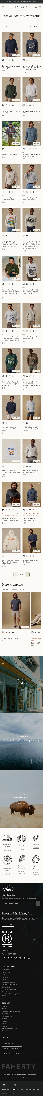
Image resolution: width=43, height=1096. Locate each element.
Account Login (6, 972)
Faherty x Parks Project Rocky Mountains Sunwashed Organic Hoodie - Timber (31, 384)
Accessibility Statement (9, 985)
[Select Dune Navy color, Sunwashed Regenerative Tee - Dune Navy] (32, 632)
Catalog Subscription (9, 982)
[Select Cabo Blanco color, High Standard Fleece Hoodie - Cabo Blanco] (27, 510)
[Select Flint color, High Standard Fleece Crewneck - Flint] (9, 510)
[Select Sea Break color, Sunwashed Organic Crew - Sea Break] (33, 556)
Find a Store (8, 1043)
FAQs (3, 975)
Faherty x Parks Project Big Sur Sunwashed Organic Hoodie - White (30, 291)
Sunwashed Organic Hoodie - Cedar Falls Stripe (31, 338)
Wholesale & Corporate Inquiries (9, 1029)
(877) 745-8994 (12, 954)
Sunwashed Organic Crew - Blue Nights (31, 561)
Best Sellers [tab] (5, 589)
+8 (15, 60)
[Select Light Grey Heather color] (3, 466)
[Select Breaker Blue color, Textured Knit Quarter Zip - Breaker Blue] (30, 466)
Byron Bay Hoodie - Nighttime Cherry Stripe (9, 154)
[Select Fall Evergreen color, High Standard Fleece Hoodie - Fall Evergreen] (30, 510)
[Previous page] (15, 574)
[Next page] (28, 574)
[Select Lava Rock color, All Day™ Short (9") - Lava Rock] (13, 632)
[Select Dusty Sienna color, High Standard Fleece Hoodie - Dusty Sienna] (33, 510)
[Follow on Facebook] (8, 1084)
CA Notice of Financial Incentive (9, 990)
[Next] (42, 1)
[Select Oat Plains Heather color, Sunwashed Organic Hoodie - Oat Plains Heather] (9, 60)
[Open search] (36, 7)
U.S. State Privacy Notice (32, 1089)
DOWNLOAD (8, 924)
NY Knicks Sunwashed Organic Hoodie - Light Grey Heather (31, 429)
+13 (16, 632)
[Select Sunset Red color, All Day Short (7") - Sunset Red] (6, 632)
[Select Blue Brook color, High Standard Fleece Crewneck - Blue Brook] (6, 510)
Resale (5, 1014)
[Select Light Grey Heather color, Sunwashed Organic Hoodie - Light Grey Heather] (33, 105)
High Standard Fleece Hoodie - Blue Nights (29, 519)
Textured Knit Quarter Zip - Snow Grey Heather (30, 471)
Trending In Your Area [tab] (17, 589)
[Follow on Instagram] (14, 1084)
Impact (4, 1009)
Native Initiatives (7, 1016)
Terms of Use (6, 987)
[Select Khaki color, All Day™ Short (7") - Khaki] (3, 632)
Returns (4, 980)
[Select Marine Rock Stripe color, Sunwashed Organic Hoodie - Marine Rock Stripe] (13, 60)
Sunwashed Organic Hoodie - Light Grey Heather (31, 199)
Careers (4, 1026)
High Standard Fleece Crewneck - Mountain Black (10, 519)
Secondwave (35, 874)
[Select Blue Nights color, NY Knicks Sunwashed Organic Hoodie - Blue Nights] (3, 423)
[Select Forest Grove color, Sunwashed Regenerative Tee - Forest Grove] (35, 632)
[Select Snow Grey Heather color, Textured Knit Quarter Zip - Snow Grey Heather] (23, 466)
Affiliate (4, 1021)
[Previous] (1, 1)
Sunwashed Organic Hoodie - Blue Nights (11, 67)
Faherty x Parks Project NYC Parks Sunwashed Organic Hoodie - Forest (10, 383)
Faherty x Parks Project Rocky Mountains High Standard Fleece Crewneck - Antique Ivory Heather (11, 243)
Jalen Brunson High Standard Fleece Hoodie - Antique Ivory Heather (11, 562)
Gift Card (5, 977)
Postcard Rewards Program (11, 1011)
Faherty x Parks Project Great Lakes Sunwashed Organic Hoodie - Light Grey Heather (11, 338)
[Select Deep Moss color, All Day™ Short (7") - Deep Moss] (9, 632)
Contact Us (5, 970)
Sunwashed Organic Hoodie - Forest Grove (11, 112)
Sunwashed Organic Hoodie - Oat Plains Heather (11, 199)
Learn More (21, 746)
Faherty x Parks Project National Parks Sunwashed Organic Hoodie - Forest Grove (10, 292)
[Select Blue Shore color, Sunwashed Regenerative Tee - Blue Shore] (39, 632)
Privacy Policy (19, 1089)
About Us (5, 1006)
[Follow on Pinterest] (3, 1084)
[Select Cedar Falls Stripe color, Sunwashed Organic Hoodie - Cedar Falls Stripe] (23, 331)
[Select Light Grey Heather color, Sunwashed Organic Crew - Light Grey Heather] (27, 556)
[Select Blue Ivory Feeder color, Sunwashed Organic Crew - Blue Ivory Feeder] (30, 556)
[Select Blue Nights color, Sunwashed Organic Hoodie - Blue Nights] (3, 60)
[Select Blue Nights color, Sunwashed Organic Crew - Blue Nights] (23, 556)
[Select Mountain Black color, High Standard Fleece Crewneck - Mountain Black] (3, 510)
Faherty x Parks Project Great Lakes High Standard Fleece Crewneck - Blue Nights (31, 68)
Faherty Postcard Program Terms (10, 994)
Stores (4, 1024)
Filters (5, 27)
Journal (4, 1019)
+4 (36, 509)
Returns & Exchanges (12, 1048)
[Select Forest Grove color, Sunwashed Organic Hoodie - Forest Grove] (3, 105)
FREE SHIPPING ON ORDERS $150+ (21, 1)
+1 (15, 284)
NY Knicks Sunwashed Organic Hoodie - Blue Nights (9, 429)
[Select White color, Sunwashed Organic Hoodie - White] (6, 60)
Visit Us (21, 689)
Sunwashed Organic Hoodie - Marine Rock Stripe (31, 155)
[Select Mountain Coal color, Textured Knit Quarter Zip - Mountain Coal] (27, 466)
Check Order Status (11, 1054)
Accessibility (5, 1089)
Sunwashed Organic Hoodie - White (31, 112)
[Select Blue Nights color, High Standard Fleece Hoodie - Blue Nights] (23, 510)
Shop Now (21, 804)
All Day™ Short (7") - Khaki (10, 638)
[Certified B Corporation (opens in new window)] (21, 939)
